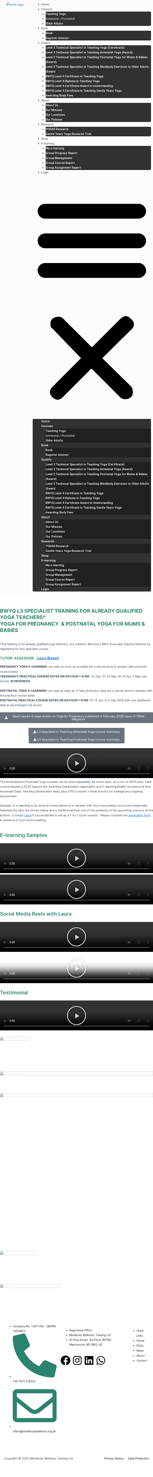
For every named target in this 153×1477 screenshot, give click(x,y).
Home (45, 4)
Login (44, 172)
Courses (46, 9)
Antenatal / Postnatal (60, 19)
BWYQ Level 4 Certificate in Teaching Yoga (74, 76)
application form (139, 815)
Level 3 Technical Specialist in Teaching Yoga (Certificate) (85, 47)
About (45, 100)
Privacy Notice (114, 1458)
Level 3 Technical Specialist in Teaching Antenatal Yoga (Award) (89, 52)
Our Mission (54, 110)
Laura (27, 815)
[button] (92, 299)
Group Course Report (60, 163)
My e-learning (55, 148)
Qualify (45, 43)
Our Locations (55, 115)
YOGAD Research (57, 129)
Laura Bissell (48, 658)
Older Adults (54, 23)
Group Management (59, 158)
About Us (52, 105)
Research (47, 124)
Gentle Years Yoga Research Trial (68, 134)
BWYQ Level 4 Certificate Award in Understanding (79, 86)
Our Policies (54, 119)
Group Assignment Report (63, 167)
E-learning (47, 143)
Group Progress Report (61, 153)
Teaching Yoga (56, 14)
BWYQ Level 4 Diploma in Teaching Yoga (73, 81)
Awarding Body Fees (59, 95)
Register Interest (57, 38)
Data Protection (138, 1458)
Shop (44, 139)
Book (44, 28)
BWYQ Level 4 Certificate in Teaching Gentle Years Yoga (84, 90)
